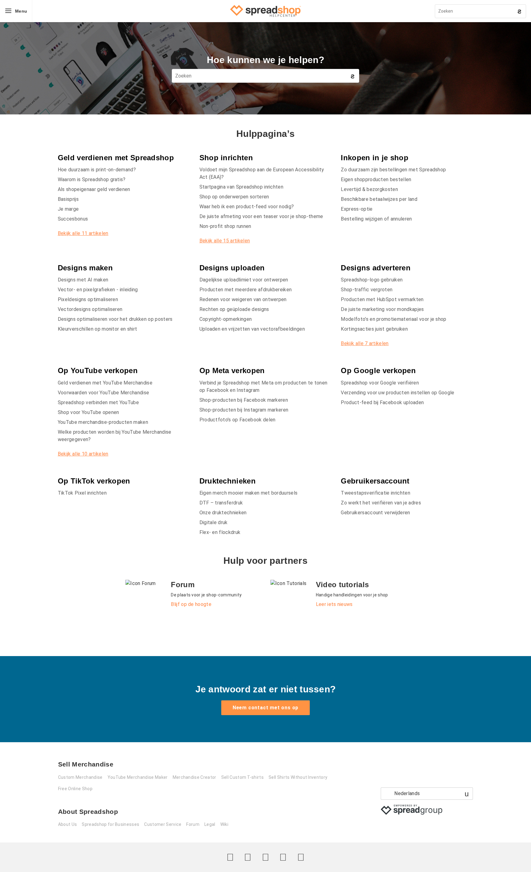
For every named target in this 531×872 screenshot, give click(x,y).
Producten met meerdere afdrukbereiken (245, 290)
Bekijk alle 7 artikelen (364, 343)
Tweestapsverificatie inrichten (375, 493)
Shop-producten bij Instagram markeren (244, 410)
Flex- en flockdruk (220, 532)
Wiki (224, 824)
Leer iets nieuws (334, 604)
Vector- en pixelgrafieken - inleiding (98, 290)
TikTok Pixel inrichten (82, 493)
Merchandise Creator (194, 777)
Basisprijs (68, 199)
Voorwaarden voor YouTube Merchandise (103, 393)
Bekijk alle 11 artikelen (83, 233)
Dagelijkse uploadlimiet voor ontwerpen (243, 280)
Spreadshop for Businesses (110, 824)
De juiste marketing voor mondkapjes (382, 309)
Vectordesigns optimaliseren (90, 309)
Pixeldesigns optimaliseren (88, 299)
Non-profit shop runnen (225, 226)
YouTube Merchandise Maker (138, 777)
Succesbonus (73, 219)
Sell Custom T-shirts (242, 777)
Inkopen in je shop (374, 157)
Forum (192, 824)
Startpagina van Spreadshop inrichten (241, 187)
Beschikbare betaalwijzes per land (379, 199)
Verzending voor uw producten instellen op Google (397, 393)
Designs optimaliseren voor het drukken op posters (115, 319)
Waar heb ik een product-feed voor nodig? (246, 206)
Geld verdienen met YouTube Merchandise (105, 383)
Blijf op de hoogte (191, 604)
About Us (67, 824)
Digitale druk (213, 522)
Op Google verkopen (378, 370)
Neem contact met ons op (265, 708)
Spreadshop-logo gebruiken (372, 280)
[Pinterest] (283, 857)
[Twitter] (230, 857)
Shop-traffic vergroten (366, 290)
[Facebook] (248, 857)
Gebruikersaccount (375, 481)
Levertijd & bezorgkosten (369, 189)
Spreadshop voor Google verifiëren (380, 383)
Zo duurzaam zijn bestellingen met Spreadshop (393, 170)
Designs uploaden (232, 268)
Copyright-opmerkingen (225, 319)
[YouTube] (301, 857)
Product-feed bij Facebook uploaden (382, 402)
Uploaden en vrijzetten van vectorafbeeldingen (252, 329)
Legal (209, 824)
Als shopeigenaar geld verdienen (94, 189)
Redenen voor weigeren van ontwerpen (243, 299)
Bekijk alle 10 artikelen (83, 454)
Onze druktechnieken (223, 513)
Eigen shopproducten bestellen (376, 179)
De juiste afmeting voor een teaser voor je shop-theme (261, 216)
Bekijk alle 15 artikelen (224, 241)
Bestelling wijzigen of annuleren (376, 219)
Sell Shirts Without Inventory (298, 777)
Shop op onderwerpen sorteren (234, 197)
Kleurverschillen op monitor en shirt (97, 329)
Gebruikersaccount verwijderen (375, 513)
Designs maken (85, 268)
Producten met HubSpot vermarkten (382, 299)
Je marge (68, 209)
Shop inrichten (226, 157)
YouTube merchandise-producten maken (103, 422)
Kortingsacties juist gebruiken (374, 329)
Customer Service (162, 824)
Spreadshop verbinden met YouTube (98, 402)
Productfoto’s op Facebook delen (237, 420)
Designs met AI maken (83, 280)
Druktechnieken (227, 481)
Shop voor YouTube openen (88, 412)
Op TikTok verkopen (94, 481)
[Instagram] (265, 857)
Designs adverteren (376, 268)
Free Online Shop (75, 788)
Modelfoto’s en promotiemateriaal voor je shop (393, 319)
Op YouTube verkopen (98, 370)
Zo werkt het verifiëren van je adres (381, 503)
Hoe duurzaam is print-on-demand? (97, 170)
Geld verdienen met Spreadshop (116, 157)
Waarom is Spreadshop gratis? (92, 179)
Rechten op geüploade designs (234, 309)
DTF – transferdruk (221, 503)
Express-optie (356, 209)
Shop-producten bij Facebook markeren (243, 400)
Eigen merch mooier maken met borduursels (248, 493)
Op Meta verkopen (232, 370)
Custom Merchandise (80, 777)
